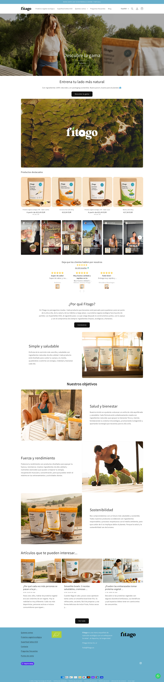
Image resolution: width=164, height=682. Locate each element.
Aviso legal (131, 681)
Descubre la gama (82, 94)
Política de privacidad (75, 681)
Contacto (24, 646)
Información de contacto (118, 681)
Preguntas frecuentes (29, 651)
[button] (81, 8)
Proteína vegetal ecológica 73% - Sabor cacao (97, 209)
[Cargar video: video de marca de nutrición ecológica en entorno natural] (82, 133)
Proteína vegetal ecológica (31, 637)
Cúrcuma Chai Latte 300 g (67, 209)
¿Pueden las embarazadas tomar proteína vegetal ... (121, 588)
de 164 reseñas (81, 268)
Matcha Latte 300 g (128, 209)
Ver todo (81, 621)
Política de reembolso (60, 681)
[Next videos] (140, 237)
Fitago (36, 681)
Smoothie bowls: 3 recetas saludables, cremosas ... (77, 588)
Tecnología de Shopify (44, 681)
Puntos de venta (27, 656)
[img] (82, 265)
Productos (82, 63)
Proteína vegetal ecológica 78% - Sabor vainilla (36, 209)
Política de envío (104, 681)
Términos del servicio (90, 681)
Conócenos (82, 325)
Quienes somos (27, 632)
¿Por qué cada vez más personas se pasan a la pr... (40, 588)
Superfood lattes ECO (29, 642)
